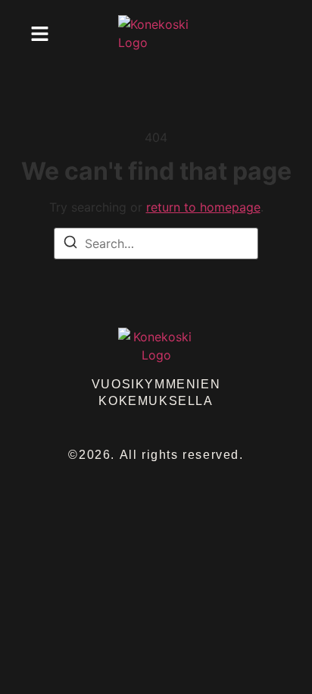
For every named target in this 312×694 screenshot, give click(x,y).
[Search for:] (156, 243)
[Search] (70, 244)
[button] (39, 33)
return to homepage (203, 207)
